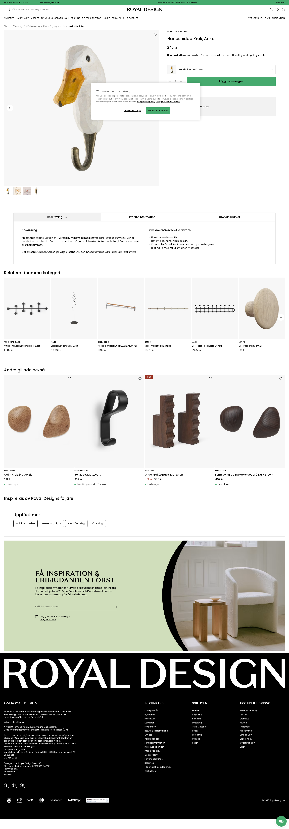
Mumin (243, 723)
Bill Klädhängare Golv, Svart (64, 346)
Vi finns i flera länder (14, 722)
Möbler (195, 711)
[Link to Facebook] (6, 785)
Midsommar (246, 731)
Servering (197, 719)
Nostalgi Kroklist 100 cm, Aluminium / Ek (117, 346)
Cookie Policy (151, 755)
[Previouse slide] (10, 108)
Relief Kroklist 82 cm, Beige (158, 346)
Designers (149, 763)
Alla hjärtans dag (249, 711)
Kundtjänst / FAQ (152, 711)
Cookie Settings (132, 110)
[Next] (281, 317)
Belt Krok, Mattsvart (87, 474)
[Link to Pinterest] (22, 785)
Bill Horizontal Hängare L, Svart (207, 346)
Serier (195, 743)
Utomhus (244, 719)
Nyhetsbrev (149, 715)
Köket (194, 731)
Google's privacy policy (168, 101)
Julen (242, 747)
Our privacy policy (146, 101)
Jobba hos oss (151, 739)
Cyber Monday (247, 743)
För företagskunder (153, 759)
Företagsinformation (154, 743)
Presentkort (149, 719)
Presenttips (245, 727)
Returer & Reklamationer (156, 731)
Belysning (197, 715)
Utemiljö (196, 739)
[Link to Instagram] (14, 785)
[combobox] (280, 2)
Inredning (197, 723)
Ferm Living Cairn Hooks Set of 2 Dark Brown (244, 474)
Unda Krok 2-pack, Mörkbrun (164, 474)
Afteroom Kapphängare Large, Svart (22, 346)
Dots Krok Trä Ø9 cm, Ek (250, 346)
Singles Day (246, 735)
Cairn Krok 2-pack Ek (18, 474)
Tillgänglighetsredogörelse (157, 767)
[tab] (57, 217)
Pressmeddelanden (154, 747)
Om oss (148, 735)
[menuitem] (9, 18)
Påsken (243, 715)
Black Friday (246, 739)
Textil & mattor (199, 727)
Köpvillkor (149, 723)
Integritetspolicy (152, 751)
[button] (280, 2)
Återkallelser (150, 771)
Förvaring (197, 735)
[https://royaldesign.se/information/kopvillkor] (98, 800)
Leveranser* (150, 727)
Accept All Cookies (158, 110)
